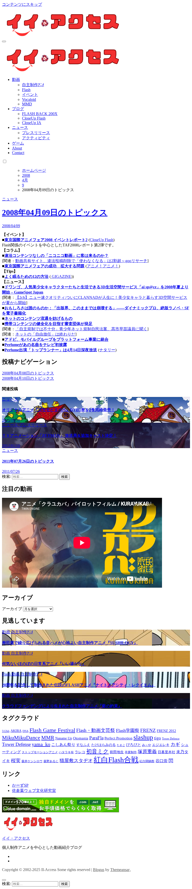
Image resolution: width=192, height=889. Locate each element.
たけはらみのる (103, 745)
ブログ (18, 109)
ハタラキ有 (66, 752)
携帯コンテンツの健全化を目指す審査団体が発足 (48, 324)
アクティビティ (36, 138)
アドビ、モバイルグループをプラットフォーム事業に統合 (56, 339)
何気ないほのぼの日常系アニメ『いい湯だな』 (44, 664)
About (17, 148)
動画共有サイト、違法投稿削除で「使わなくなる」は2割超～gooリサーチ (81, 261)
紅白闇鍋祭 (147, 761)
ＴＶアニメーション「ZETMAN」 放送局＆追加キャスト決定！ (59, 435)
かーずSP (20, 785)
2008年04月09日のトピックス (55, 212)
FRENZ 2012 (166, 731)
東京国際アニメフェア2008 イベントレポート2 (46, 240)
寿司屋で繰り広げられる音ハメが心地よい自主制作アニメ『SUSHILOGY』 (70, 643)
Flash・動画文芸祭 (95, 730)
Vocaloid (29, 99)
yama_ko (41, 744)
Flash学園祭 (127, 730)
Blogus (98, 870)
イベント (30, 94)
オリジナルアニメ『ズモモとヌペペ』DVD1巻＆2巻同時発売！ (58, 410)
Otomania (80, 738)
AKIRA (16, 731)
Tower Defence (171, 738)
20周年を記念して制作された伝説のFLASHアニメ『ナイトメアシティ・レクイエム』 (79, 685)
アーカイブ (12, 609)
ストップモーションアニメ (40, 752)
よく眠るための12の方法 (26, 276)
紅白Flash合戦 (116, 760)
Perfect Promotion (118, 738)
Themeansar (120, 870)
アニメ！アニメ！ (103, 266)
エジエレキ (161, 745)
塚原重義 (147, 751)
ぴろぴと (133, 745)
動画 (16, 79)
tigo (157, 738)
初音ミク (97, 751)
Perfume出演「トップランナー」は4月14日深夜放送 (50, 350)
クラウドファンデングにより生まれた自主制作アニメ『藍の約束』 (62, 706)
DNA (25, 731)
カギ (175, 744)
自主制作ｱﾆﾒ (33, 85)
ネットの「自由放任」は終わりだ (45, 334)
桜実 (15, 760)
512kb (6, 731)
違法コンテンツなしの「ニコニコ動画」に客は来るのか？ (56, 255)
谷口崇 (162, 761)
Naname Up (63, 738)
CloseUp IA (31, 123)
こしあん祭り (63, 744)
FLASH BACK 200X (40, 114)
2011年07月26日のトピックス (28, 461)
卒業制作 (131, 752)
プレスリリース (36, 133)
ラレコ (80, 752)
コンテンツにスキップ (22, 4)
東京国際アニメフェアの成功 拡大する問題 (44, 266)
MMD (27, 104)
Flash (26, 90)
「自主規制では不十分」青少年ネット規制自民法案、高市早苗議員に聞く (81, 329)
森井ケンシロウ (32, 761)
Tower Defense (16, 744)
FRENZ (148, 730)
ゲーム (18, 143)
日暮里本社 (166, 752)
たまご (121, 745)
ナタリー (107, 350)
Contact (18, 153)
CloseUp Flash (34, 118)
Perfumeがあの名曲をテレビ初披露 (35, 345)
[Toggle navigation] (4, 41)
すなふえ (83, 745)
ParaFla (96, 737)
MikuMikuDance (21, 737)
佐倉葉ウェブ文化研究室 (34, 790)
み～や (146, 745)
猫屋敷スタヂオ (76, 760)
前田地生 (117, 752)
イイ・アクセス (16, 838)
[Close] (4, 880)
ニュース (20, 127)
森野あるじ (51, 761)
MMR (47, 738)
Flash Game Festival (52, 730)
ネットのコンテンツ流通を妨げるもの (38, 318)
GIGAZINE (61, 276)
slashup (143, 737)
